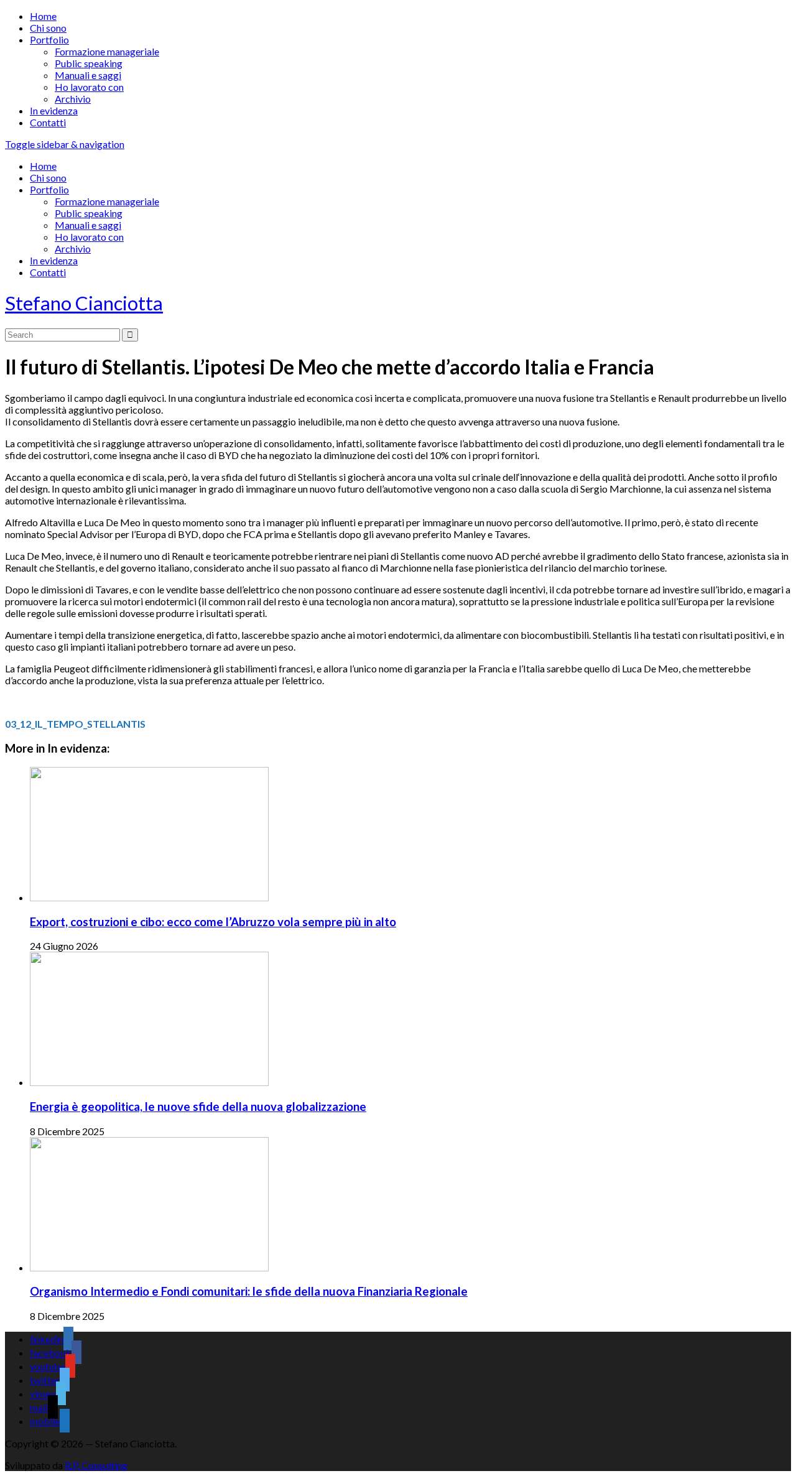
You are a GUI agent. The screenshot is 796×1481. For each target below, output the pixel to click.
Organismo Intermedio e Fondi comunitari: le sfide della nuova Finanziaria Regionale (249, 1291)
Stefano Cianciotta (84, 303)
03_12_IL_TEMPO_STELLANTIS (75, 724)
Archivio (73, 98)
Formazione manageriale (107, 51)
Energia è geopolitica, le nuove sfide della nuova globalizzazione (198, 1106)
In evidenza (54, 110)
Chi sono (48, 28)
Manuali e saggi (88, 75)
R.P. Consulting (96, 1465)
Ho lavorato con (89, 87)
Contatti (48, 122)
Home (43, 16)
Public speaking (89, 63)
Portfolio (49, 39)
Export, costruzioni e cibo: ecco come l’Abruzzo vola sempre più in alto (213, 922)
